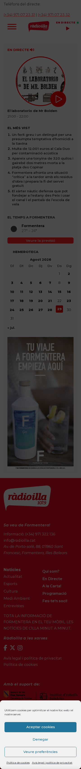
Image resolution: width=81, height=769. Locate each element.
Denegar (40, 739)
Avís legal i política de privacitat (52, 762)
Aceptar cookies (40, 727)
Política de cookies (18, 762)
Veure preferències (40, 752)
